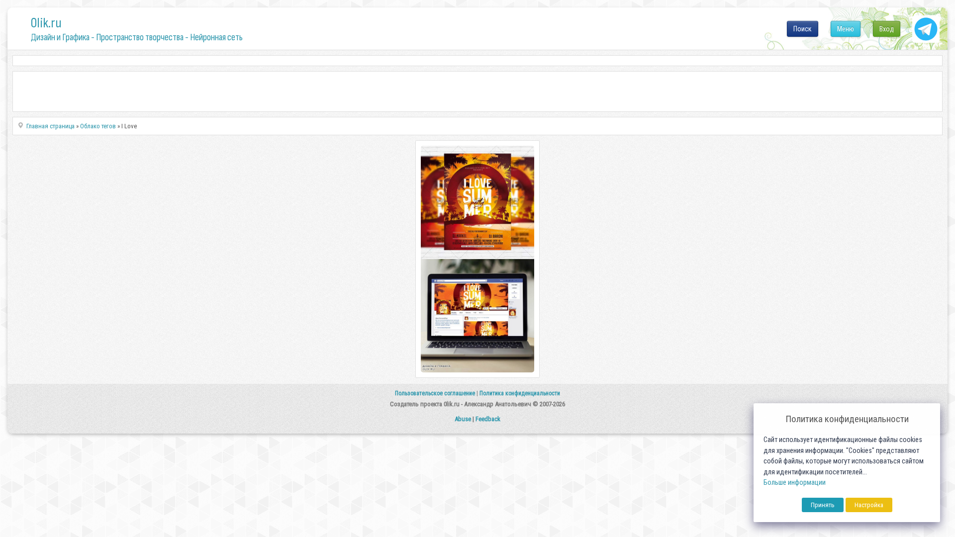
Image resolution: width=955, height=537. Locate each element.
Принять (823, 505)
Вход (886, 29)
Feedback (488, 419)
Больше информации (795, 482)
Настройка (869, 505)
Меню (845, 29)
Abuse (463, 419)
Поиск (802, 29)
